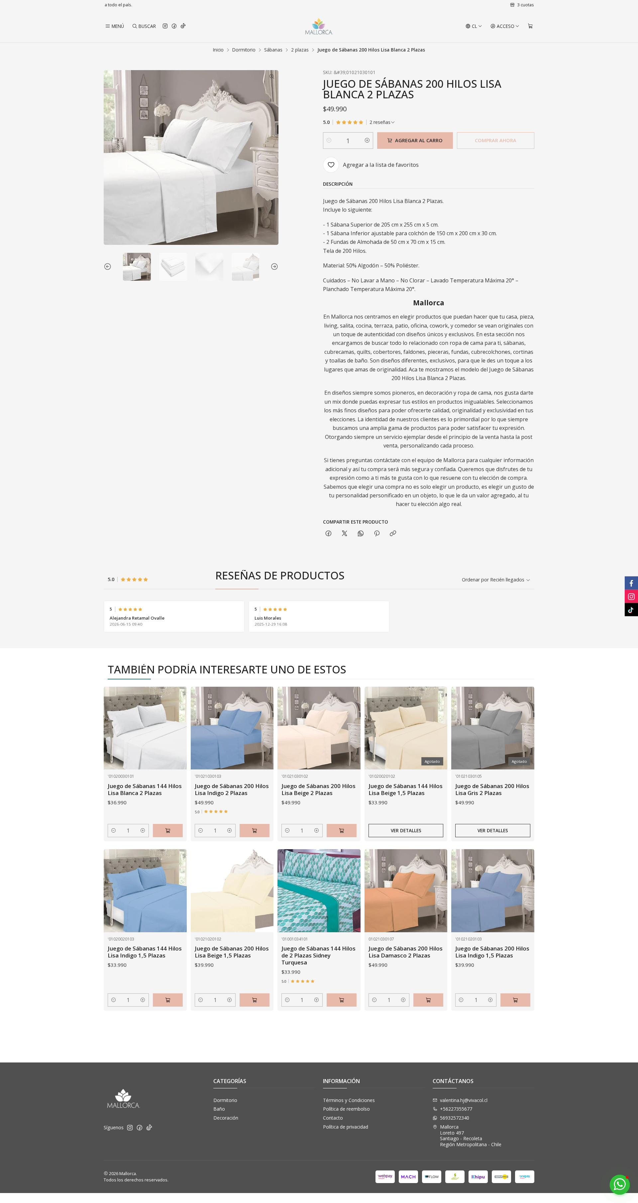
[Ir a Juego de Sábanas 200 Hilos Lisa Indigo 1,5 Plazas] (492, 890)
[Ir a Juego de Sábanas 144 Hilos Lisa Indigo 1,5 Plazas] (145, 890)
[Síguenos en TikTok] (183, 26)
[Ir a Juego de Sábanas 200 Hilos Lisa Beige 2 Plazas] (319, 728)
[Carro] (530, 26)
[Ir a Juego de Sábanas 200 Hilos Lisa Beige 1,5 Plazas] (232, 890)
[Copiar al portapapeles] (392, 534)
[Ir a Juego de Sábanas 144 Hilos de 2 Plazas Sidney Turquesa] (319, 890)
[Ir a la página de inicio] (319, 26)
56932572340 (454, 1118)
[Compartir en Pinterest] (376, 534)
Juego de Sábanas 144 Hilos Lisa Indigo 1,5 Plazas (145, 952)
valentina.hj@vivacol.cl (463, 1100)
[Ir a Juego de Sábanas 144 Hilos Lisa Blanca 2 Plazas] (145, 728)
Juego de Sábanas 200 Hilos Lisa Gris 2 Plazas (492, 789)
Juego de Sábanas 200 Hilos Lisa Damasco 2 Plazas (406, 952)
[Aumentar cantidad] (367, 141)
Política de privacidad (345, 1127)
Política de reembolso (346, 1109)
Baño (219, 1109)
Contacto (333, 1118)
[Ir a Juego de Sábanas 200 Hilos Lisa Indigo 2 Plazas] (232, 728)
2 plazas (300, 50)
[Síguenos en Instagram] (165, 26)
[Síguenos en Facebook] (174, 26)
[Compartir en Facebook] (328, 534)
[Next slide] (273, 267)
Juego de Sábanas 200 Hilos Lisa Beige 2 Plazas (318, 789)
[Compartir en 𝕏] (344, 534)
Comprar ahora (495, 140)
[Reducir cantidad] (329, 141)
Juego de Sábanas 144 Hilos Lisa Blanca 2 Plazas (145, 789)
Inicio (218, 50)
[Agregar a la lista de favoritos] (174, 720)
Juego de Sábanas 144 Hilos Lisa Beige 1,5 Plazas (406, 789)
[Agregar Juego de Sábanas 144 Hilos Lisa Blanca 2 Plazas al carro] (168, 830)
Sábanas (273, 50)
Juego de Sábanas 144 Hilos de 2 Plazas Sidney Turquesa (318, 955)
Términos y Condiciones (349, 1100)
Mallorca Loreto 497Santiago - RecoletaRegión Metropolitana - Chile (470, 1136)
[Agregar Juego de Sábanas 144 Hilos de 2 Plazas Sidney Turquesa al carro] (342, 1000)
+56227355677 (456, 1109)
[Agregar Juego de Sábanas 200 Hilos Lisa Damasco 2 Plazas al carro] (428, 1000)
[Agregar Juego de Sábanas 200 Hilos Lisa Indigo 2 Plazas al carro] (254, 830)
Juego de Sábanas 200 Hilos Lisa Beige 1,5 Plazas (232, 952)
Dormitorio (244, 50)
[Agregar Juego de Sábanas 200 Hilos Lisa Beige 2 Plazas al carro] (342, 830)
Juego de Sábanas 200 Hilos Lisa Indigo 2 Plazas (232, 789)
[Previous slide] (109, 267)
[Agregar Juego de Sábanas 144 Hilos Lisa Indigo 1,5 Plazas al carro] (168, 1000)
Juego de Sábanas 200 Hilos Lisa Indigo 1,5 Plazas (492, 952)
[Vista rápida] (174, 736)
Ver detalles (406, 830)
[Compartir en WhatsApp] (360, 534)
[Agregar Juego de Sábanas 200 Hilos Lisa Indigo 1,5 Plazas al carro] (515, 1000)
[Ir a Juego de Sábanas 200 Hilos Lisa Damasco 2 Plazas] (406, 890)
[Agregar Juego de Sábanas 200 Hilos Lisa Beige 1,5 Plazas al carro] (254, 1000)
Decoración (225, 1118)
